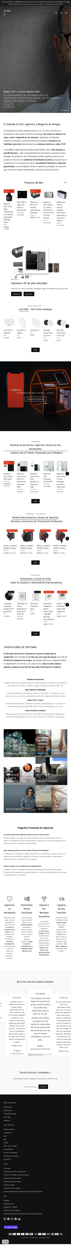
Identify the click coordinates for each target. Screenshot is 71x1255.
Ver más (62, 105)
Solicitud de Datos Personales (12, 1178)
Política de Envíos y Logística (12, 1188)
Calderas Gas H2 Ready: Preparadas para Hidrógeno (36, 452)
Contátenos (7, 1120)
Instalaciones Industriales (11, 1156)
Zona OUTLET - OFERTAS (10, 1207)
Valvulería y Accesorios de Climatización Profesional (36, 521)
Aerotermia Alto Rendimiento (35, 399)
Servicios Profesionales (10, 1152)
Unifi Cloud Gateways (41, 309)
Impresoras (16, 294)
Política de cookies (9, 1185)
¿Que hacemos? (8, 1110)
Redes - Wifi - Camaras (10, 1146)
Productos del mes (9, 1129)
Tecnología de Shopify (44, 1237)
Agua (5, 1139)
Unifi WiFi (24, 309)
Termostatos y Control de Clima (35, 578)
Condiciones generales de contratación (15, 1171)
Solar (5, 1136)
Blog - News (7, 1117)
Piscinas (6, 1142)
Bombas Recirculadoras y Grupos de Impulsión (35, 517)
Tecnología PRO (8, 1149)
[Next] (67, 326)
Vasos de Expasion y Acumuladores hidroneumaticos (36, 582)
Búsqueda (6, 1200)
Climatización (7, 1132)
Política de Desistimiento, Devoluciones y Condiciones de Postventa (23, 1191)
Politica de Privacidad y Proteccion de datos (16, 1175)
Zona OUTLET (7, 1159)
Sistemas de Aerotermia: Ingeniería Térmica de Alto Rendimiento (35, 446)
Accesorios (29, 294)
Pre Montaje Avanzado (10, 1114)
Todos (65, 182)
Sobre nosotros (8, 1107)
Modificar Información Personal (12, 1181)
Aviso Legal (7, 1168)
